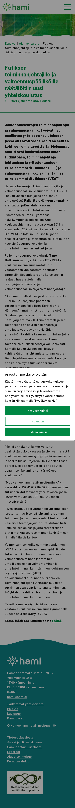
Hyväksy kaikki (37, 410)
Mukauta (37, 421)
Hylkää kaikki (37, 432)
